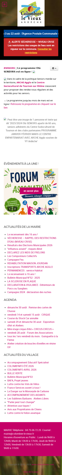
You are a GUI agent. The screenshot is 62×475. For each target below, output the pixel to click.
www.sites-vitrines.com (43, 464)
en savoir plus (31, 190)
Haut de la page (31, 471)
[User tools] (54, 68)
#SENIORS (9, 67)
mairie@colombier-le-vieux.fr (19, 433)
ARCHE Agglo (24, 82)
